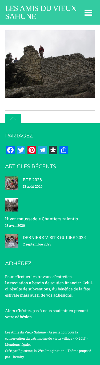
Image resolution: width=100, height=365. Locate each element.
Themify (17, 357)
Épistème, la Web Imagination (41, 350)
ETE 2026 (32, 179)
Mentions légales (18, 344)
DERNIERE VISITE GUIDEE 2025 (54, 237)
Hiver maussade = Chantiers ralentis (41, 218)
